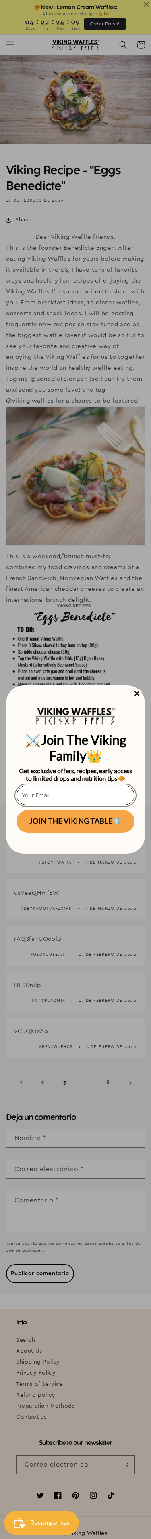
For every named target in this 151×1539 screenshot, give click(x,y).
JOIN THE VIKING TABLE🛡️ (75, 820)
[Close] (137, 693)
